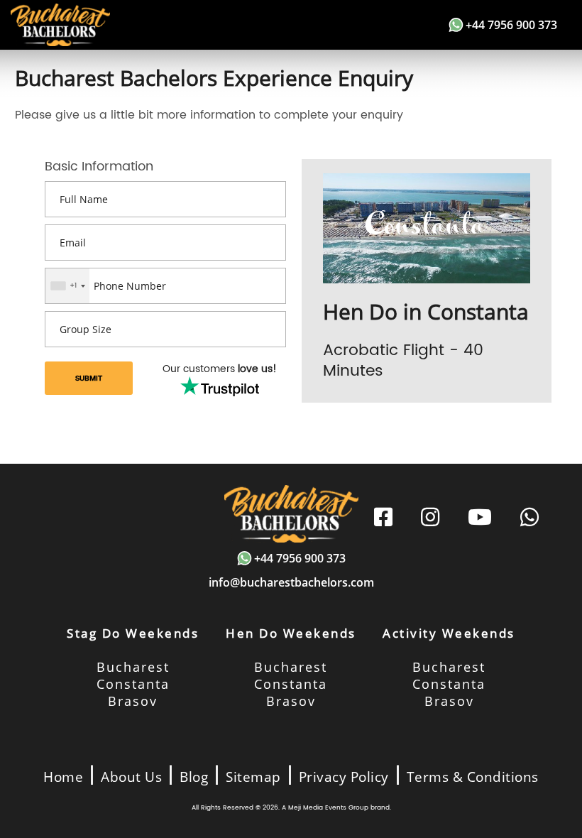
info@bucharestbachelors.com (291, 582)
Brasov (133, 700)
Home (63, 776)
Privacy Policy (344, 776)
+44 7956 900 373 (511, 25)
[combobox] (67, 285)
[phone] (529, 518)
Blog (194, 776)
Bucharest (133, 666)
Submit (88, 378)
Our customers (220, 369)
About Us (131, 776)
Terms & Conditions (473, 776)
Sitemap (253, 776)
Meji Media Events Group (328, 807)
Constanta (133, 683)
